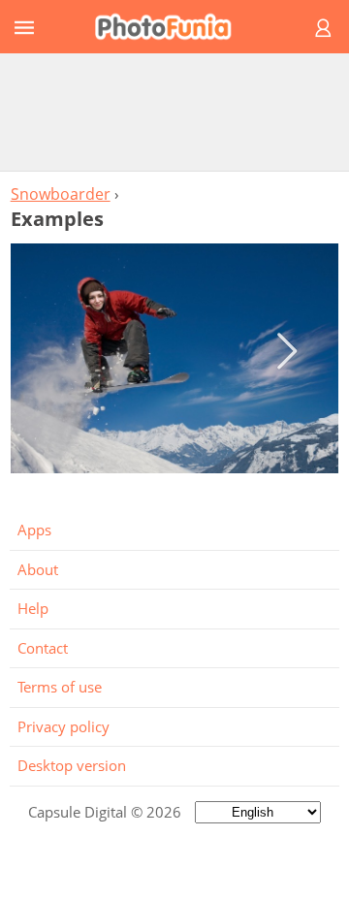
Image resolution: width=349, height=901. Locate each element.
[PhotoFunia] (171, 26)
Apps (34, 529)
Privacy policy (63, 726)
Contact (42, 648)
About (37, 569)
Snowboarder (61, 194)
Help (32, 608)
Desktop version (71, 765)
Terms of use (59, 686)
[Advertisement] (174, 111)
